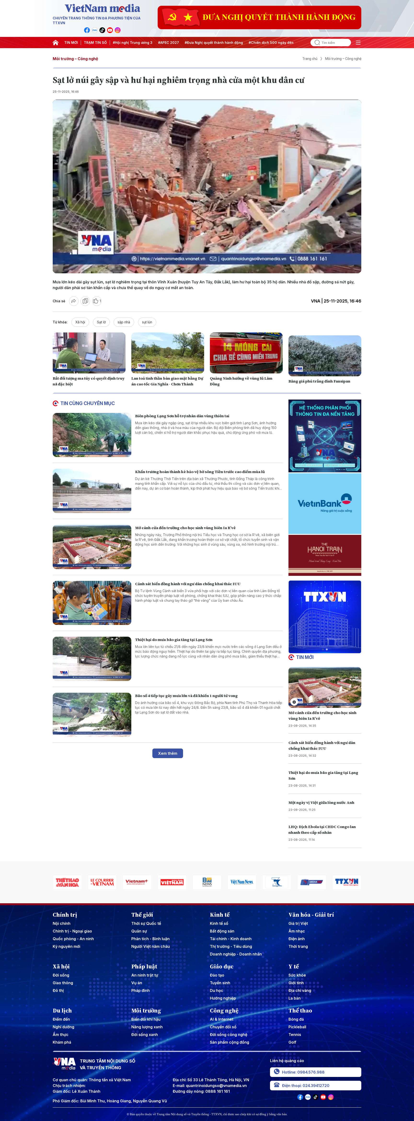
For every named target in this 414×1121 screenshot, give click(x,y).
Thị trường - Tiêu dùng (231, 946)
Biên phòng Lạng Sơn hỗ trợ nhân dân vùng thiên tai (182, 415)
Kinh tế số (219, 923)
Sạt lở (101, 322)
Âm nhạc (296, 931)
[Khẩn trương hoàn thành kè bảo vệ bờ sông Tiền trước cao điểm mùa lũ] (92, 491)
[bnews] (137, 882)
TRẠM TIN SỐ (95, 42)
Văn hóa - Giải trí (311, 915)
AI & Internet (221, 1019)
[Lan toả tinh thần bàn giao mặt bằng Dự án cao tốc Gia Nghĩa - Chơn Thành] (167, 352)
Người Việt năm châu (150, 946)
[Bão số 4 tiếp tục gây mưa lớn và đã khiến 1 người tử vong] (92, 715)
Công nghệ (224, 1010)
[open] (358, 43)
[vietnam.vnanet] (102, 882)
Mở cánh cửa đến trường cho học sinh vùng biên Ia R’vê (185, 527)
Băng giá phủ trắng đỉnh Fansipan (319, 381)
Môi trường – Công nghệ (75, 58)
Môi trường (146, 1010)
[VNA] (87, 30)
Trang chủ (309, 59)
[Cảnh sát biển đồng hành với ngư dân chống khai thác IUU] (92, 603)
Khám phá (62, 1042)
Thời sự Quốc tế (146, 923)
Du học (216, 990)
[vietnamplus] (67, 882)
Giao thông (63, 982)
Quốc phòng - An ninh (73, 938)
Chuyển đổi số (223, 1026)
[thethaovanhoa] (346, 882)
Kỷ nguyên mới (66, 946)
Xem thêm (167, 753)
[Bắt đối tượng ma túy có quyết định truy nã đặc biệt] (89, 352)
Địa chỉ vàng (299, 990)
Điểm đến (61, 1019)
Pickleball (297, 1026)
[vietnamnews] (172, 882)
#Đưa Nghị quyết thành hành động (214, 42)
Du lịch (62, 1010)
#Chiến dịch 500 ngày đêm (271, 42)
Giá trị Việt (298, 923)
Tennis (294, 1034)
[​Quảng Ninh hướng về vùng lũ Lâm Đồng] (246, 352)
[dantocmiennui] (207, 882)
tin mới (305, 657)
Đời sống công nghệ (228, 1034)
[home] (55, 43)
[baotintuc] (311, 882)
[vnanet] (277, 882)
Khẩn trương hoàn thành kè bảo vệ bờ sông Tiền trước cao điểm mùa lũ (200, 471)
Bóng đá (296, 1019)
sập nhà (124, 322)
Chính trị (65, 915)
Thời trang (298, 946)
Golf (292, 1042)
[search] (315, 42)
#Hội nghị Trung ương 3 (132, 42)
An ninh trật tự (144, 975)
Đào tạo (217, 975)
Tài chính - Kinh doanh (231, 938)
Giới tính (296, 982)
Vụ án (136, 982)
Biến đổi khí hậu (146, 1019)
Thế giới (142, 915)
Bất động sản (222, 931)
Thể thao (300, 1010)
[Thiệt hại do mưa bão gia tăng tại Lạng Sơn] (92, 659)
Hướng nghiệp (223, 998)
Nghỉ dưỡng (63, 1026)
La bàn (294, 998)
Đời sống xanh (144, 1034)
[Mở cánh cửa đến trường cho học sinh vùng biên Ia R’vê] (92, 547)
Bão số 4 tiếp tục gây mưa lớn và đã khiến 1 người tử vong (186, 695)
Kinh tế (220, 915)
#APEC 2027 (168, 42)
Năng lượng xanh (147, 1026)
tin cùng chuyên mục (87, 403)
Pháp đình (140, 990)
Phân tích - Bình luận (150, 938)
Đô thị (58, 990)
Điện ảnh (296, 938)
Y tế (293, 966)
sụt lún (147, 322)
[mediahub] (242, 882)
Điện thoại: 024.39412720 (305, 1085)
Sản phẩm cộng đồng (229, 1042)
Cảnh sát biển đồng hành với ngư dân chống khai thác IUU (188, 583)
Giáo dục (222, 966)
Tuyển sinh (220, 982)
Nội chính (61, 923)
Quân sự (139, 931)
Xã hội (80, 322)
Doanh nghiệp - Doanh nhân (236, 954)
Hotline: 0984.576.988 (303, 1072)
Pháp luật (144, 966)
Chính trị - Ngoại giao (72, 931)
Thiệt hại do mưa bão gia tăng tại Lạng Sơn (174, 639)
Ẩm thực (61, 1034)
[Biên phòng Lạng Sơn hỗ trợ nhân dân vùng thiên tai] (92, 435)
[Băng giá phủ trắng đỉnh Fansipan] (324, 355)
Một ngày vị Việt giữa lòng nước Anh (321, 802)
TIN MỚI (71, 42)
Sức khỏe (297, 975)
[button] (323, 649)
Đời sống (61, 975)
